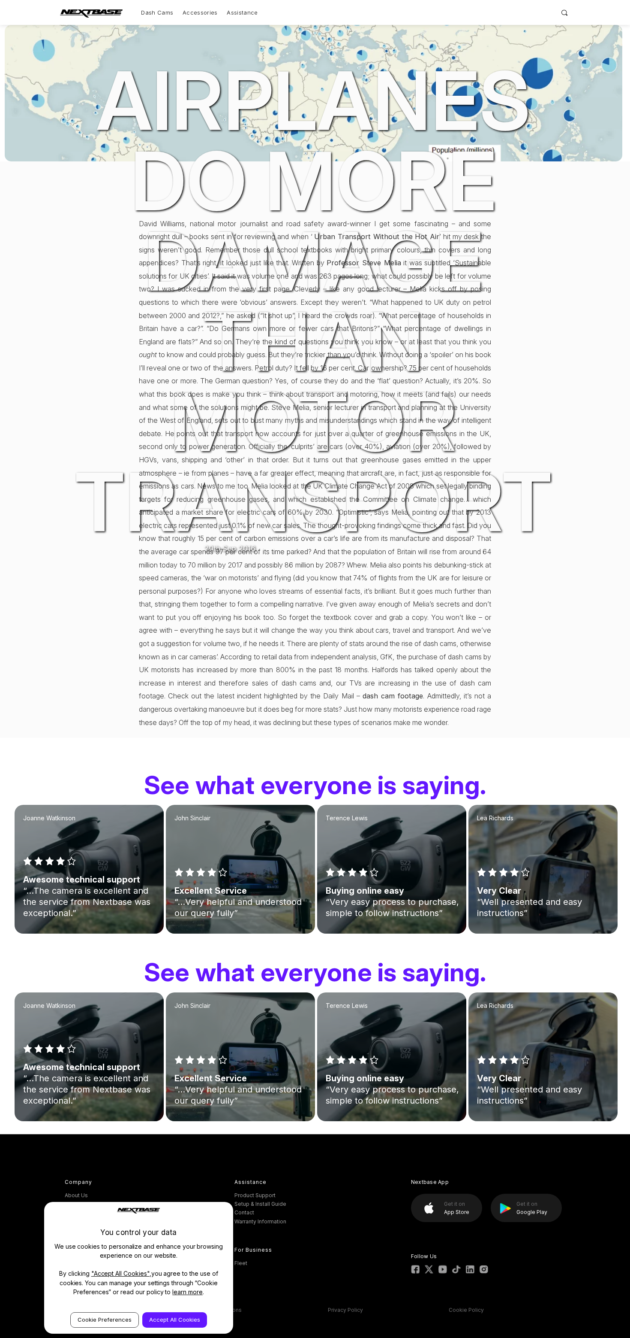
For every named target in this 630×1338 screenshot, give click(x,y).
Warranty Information (260, 1221)
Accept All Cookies (174, 1319)
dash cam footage (393, 696)
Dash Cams (157, 12)
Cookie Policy (466, 1310)
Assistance (242, 12)
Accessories (200, 12)
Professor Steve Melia (364, 262)
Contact (244, 1212)
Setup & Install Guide (260, 1204)
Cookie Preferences (105, 1319)
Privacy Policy (345, 1310)
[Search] (564, 12)
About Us (76, 1195)
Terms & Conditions (217, 1310)
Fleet (240, 1263)
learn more (187, 1292)
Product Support (255, 1195)
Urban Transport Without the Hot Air (376, 236)
